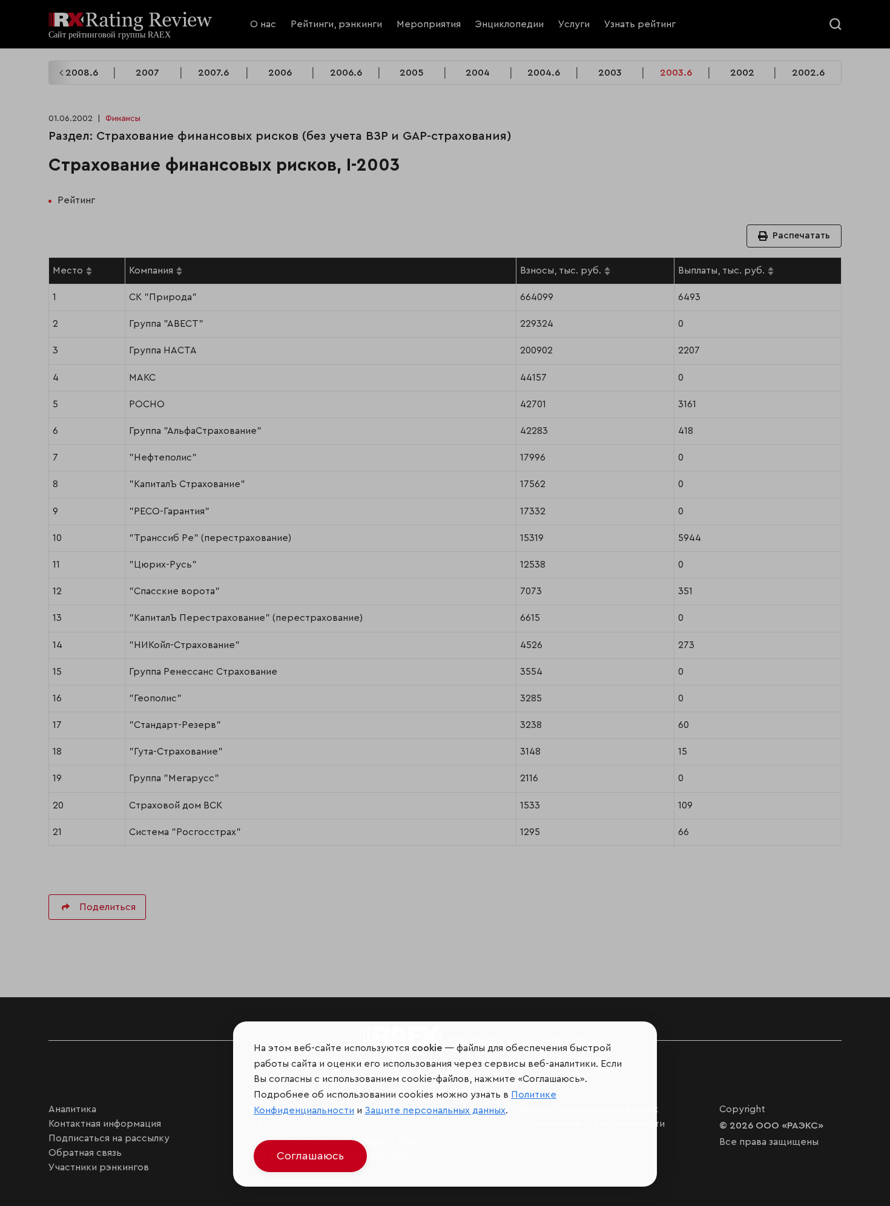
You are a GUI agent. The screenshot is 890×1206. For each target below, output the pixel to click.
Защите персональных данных (435, 1110)
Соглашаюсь (310, 1155)
